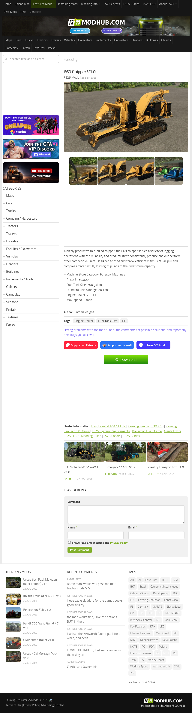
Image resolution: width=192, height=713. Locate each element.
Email (132, 527)
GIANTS (157, 606)
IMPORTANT (172, 613)
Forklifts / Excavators (21, 249)
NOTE (133, 646)
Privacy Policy (119, 542)
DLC (175, 593)
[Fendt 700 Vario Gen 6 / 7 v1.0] (13, 626)
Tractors (42, 40)
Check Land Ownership (82, 667)
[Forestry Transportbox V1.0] (167, 452)
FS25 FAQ (149, 4)
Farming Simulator (149, 600)
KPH (152, 626)
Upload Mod (22, 4)
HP (124, 321)
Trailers (56, 40)
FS (131, 606)
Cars (18, 40)
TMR (133, 660)
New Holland (169, 640)
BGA (175, 580)
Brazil (143, 586)
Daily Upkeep (161, 593)
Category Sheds (139, 593)
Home (7, 4)
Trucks (29, 40)
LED (162, 626)
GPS (132, 613)
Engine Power (84, 321)
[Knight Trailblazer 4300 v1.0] (13, 599)
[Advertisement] (126, 216)
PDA (151, 646)
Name (72, 527)
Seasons (12, 302)
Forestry (71, 59)
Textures (38, 48)
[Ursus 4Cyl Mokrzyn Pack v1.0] (13, 656)
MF (175, 633)
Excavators (85, 40)
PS (157, 653)
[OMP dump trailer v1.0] (13, 643)
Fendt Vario (171, 600)
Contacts (35, 12)
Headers (137, 40)
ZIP (132, 673)
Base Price (151, 580)
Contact (60, 705)
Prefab (26, 48)
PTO (166, 653)
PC (143, 646)
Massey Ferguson (140, 633)
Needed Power (149, 640)
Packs (51, 48)
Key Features (138, 626)
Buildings (152, 40)
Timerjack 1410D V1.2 (120, 467)
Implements (103, 40)
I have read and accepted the (101, 542)
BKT (132, 586)
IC (159, 613)
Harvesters (121, 40)
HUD (150, 613)
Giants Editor (173, 606)
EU (132, 600)
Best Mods (10, 12)
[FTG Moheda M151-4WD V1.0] (84, 452)
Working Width (161, 666)
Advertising (47, 705)
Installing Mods (67, 4)
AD (132, 580)
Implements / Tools (19, 279)
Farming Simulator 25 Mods (22, 700)
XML (177, 666)
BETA (165, 580)
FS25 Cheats (112, 4)
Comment (74, 502)
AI (139, 580)
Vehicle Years (156, 660)
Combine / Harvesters (21, 218)
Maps (8, 40)
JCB (158, 620)
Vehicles (69, 40)
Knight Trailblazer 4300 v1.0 (42, 596)
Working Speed (139, 666)
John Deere (171, 620)
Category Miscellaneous (164, 586)
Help (23, 12)
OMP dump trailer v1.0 (38, 640)
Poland (163, 646)
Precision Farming (140, 653)
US (142, 660)
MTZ (133, 640)
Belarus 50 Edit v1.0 (37, 610)
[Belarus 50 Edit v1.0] (13, 612)
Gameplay (11, 48)
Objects (166, 40)
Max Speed (162, 633)
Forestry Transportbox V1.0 (165, 467)
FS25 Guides (131, 4)
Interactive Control (141, 620)
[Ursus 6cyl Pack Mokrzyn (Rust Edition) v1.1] (13, 582)
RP (174, 653)
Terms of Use (14, 705)
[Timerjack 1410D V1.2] (125, 452)
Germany (143, 606)
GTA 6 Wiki (149, 682)
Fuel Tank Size (107, 321)
